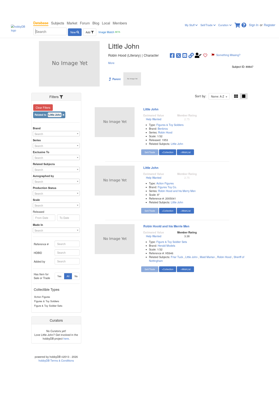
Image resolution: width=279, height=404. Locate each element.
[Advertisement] (139, 9)
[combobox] (56, 133)
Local (106, 22)
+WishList (185, 152)
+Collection (167, 152)
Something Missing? (228, 55)
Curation (223, 25)
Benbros (163, 128)
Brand (37, 128)
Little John (150, 109)
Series (37, 140)
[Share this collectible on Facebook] (172, 55)
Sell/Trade (206, 25)
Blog (95, 22)
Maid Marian (207, 257)
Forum (85, 22)
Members (120, 22)
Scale (36, 200)
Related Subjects (44, 164)
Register (269, 25)
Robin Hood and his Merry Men (177, 191)
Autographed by (43, 176)
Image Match (109, 32)
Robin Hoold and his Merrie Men (166, 226)
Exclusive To (41, 152)
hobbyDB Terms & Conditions (56, 360)
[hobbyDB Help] (243, 23)
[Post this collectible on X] (178, 55)
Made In (38, 225)
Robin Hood (165, 132)
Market (72, 22)
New (73, 32)
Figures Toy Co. (167, 187)
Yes (59, 276)
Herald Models (166, 245)
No (76, 276)
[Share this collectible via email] (184, 55)
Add (88, 32)
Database (40, 22)
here (66, 338)
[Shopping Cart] (237, 23)
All (68, 276)
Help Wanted (153, 119)
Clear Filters (43, 107)
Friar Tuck (177, 257)
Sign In (254, 25)
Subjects (57, 22)
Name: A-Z (218, 96)
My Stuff (190, 25)
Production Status (44, 188)
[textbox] (56, 133)
